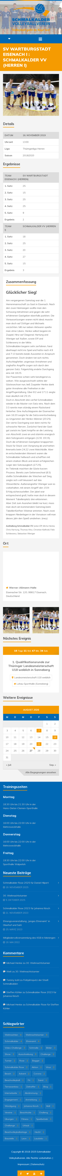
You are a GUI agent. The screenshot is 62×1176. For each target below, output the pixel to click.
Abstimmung (33, 1093)
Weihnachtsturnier (36, 1034)
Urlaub (28, 1125)
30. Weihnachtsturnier (15, 895)
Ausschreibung (27, 1054)
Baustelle (11, 1138)
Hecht (39, 1132)
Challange (11, 1125)
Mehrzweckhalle (12, 826)
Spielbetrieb (43, 1119)
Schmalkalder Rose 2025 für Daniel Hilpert (26, 882)
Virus (50, 1067)
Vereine (10, 1112)
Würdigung (12, 1106)
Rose (23, 1060)
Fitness (27, 1119)
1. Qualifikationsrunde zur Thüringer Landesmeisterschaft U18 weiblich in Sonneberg (31, 666)
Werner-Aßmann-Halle (22, 587)
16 (55, 737)
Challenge (47, 1054)
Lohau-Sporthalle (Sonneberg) (32, 683)
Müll (50, 1106)
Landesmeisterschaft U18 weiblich (32, 677)
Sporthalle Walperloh (14, 864)
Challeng (45, 1112)
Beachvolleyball (14, 1080)
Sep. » (52, 764)
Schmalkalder (13, 1041)
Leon (26, 1138)
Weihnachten (13, 1034)
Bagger (37, 1060)
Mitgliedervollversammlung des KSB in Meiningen (29, 937)
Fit (31, 1080)
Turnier (10, 1060)
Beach (9, 1073)
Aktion (37, 1067)
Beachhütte (27, 1112)
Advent (24, 1073)
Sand (42, 1080)
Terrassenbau (13, 1086)
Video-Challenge (15, 1047)
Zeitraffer (32, 1086)
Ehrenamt (32, 1041)
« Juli (8, 764)
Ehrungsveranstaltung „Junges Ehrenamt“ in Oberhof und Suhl (26, 923)
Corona (39, 1073)
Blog (47, 1086)
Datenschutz (37, 1164)
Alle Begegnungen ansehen (40, 772)
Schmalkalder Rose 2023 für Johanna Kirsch (26, 908)
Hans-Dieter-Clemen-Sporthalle (20, 808)
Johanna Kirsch (33, 1106)
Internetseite (12, 1093)
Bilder (50, 1047)
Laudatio (40, 1138)
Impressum (23, 1164)
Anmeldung (32, 1099)
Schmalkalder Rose (16, 1067)
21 (39, 744)
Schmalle (35, 1047)
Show (9, 1054)
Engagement (13, 1099)
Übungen (11, 1119)
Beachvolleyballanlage (17, 1132)
